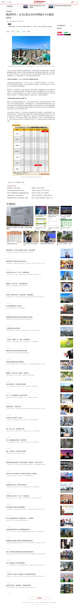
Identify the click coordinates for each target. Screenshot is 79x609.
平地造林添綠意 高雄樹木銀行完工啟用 (15, 190)
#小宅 (13, 182)
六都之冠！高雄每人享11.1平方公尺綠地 (40, 190)
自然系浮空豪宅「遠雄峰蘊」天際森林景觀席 (18, 585)
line (19, 31)
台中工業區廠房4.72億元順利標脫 (15, 563)
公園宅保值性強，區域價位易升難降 (16, 384)
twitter (25, 31)
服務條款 (37, 602)
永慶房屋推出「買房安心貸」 (14, 406)
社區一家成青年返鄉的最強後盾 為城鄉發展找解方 (20, 552)
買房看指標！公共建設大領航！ (14, 188)
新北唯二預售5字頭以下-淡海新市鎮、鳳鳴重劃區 (19, 294)
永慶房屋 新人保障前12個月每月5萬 (16, 261)
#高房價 (9, 182)
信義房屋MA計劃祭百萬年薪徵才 (63, 5)
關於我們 (28, 602)
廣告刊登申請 (47, 602)
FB (13, 31)
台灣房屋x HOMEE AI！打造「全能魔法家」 (18, 496)
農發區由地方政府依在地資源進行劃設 (16, 350)
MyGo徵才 (33, 602)
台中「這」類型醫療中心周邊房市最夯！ (17, 395)
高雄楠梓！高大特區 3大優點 (38, 188)
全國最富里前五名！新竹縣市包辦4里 (15, 195)
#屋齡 (23, 182)
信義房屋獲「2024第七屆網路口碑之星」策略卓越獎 (20, 250)
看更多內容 (39, 598)
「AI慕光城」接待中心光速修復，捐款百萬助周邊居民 (21, 574)
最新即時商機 (59, 28)
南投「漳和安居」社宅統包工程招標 (16, 451)
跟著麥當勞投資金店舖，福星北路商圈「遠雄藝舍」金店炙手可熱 (21, 197)
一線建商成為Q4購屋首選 (13, 328)
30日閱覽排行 (61, 25)
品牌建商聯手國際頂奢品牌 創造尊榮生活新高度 (19, 317)
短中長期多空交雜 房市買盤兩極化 (15, 507)
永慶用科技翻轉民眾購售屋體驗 (14, 362)
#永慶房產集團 (18, 182)
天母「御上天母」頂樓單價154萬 (15, 429)
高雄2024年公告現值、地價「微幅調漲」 (41, 192)
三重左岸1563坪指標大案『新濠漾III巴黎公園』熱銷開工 (44, 195)
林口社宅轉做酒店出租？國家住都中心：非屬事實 (19, 518)
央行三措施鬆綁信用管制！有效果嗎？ (16, 440)
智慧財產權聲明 (54, 602)
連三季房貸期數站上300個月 (14, 306)
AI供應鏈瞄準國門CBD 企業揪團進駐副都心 (18, 529)
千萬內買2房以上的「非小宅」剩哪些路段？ (18, 272)
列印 (29, 31)
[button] (21, 6)
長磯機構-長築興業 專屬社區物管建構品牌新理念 (19, 540)
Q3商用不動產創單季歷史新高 (47, 243)
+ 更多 (71, 25)
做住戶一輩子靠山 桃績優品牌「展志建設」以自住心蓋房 (44, 197)
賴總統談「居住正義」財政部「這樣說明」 (18, 373)
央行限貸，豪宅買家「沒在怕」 (14, 417)
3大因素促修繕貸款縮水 (12, 243)
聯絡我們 (24, 602)
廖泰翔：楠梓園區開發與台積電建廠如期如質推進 (18, 192)
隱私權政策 (42, 602)
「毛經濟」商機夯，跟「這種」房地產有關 (18, 339)
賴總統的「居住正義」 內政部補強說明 (17, 283)
